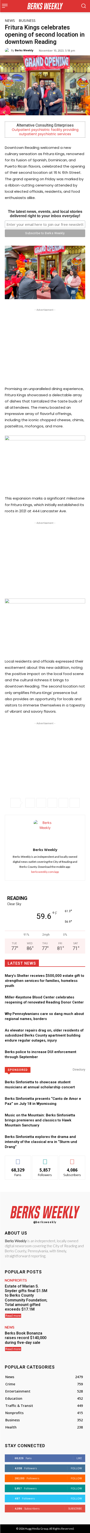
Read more (13, 1315)
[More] (75, 803)
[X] (41, 803)
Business (27, 20)
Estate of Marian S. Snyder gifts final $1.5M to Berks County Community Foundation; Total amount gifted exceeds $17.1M (26, 1298)
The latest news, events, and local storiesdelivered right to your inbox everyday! (45, 214)
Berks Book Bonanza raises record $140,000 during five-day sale (25, 1338)
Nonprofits (16, 1280)
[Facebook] (30, 803)
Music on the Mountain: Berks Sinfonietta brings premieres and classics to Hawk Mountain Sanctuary (40, 1120)
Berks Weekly (24, 50)
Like (18, 1159)
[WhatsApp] (52, 803)
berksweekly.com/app (45, 872)
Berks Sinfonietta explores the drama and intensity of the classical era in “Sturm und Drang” (41, 1142)
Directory (79, 1069)
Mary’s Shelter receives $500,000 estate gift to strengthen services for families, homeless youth (44, 980)
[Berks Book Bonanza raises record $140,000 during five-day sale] (69, 1338)
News (10, 20)
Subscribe (72, 1159)
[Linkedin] (63, 803)
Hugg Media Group (36, 1528)
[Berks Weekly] (8, 50)
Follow (45, 1159)
